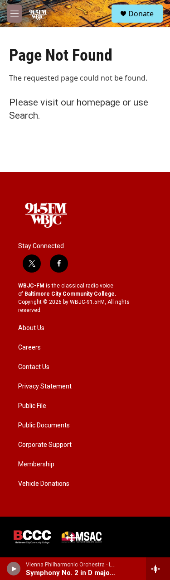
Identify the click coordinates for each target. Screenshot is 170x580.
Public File (32, 406)
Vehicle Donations (43, 483)
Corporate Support (45, 444)
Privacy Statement (45, 386)
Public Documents (44, 425)
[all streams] (158, 568)
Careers (29, 347)
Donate (141, 14)
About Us (31, 328)
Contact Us (33, 367)
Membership (36, 464)
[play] (13, 568)
